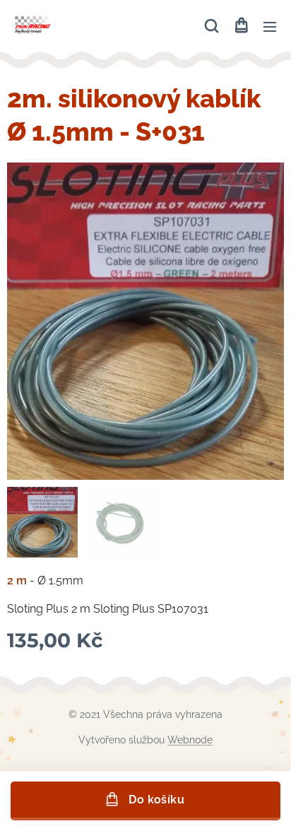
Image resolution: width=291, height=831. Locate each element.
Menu (270, 26)
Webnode (190, 739)
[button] (211, 26)
